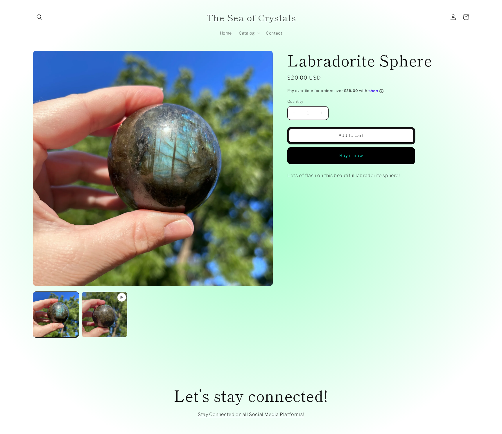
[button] (39, 17)
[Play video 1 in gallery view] (104, 314)
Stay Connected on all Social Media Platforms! (251, 414)
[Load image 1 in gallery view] (56, 314)
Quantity (295, 101)
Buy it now (351, 155)
